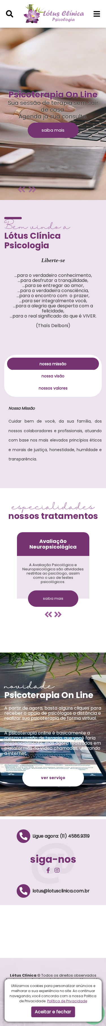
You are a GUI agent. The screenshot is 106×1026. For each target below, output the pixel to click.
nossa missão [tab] (53, 364)
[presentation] (48, 614)
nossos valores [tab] (53, 388)
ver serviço (53, 778)
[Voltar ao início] (53, 13)
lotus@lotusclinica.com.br (61, 891)
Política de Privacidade (67, 1001)
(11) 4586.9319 (75, 836)
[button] (9, 14)
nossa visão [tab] (53, 376)
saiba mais (53, 130)
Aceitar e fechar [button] (53, 1011)
